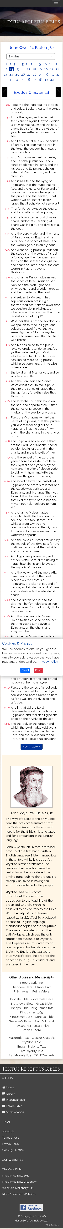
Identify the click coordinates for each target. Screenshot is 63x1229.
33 (10, 79)
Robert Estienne (31, 982)
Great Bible (44, 1003)
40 (52, 79)
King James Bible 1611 (15, 1175)
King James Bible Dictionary (19, 1181)
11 (50, 64)
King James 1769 (31, 1012)
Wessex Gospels (43, 1037)
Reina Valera (40, 991)
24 (11, 74)
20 (45, 69)
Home (9, 1087)
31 (52, 74)
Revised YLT (23, 1025)
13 (5, 69)
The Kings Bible (11, 1169)
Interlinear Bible (15, 1099)
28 (34, 74)
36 (28, 79)
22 (57, 69)
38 (39, 79)
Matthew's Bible (22, 1003)
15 (17, 69)
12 (56, 64)
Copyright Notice (13, 1150)
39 (45, 79)
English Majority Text (31, 1046)
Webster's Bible (20, 1021)
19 (39, 69)
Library (10, 1093)
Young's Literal (44, 1021)
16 (22, 69)
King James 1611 (42, 1008)
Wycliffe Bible (31, 1042)
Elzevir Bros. (43, 987)
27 (28, 74)
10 (44, 64)
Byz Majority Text (31, 1051)
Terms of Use (10, 1137)
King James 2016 (21, 1016)
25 (17, 74)
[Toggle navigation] (56, 3)
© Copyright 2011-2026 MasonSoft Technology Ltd (31, 1218)
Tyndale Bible (19, 999)
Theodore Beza (21, 987)
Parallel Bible (13, 1106)
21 (51, 69)
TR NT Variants (44, 1055)
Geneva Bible (44, 1016)
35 (22, 79)
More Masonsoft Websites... (19, 1194)
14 (11, 69)
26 (23, 74)
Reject (38, 670)
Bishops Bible (19, 1008)
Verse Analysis (14, 1112)
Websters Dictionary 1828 (18, 1187)
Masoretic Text (19, 1037)
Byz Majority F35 (20, 1055)
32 (57, 74)
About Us (8, 1131)
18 (34, 69)
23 (5, 74)
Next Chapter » (32, 746)
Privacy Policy (10, 1143)
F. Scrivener (22, 991)
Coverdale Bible (42, 999)
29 (40, 74)
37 (34, 79)
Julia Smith (41, 1025)
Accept (25, 670)
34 (16, 79)
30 (46, 74)
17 (28, 69)
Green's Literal (31, 1030)
